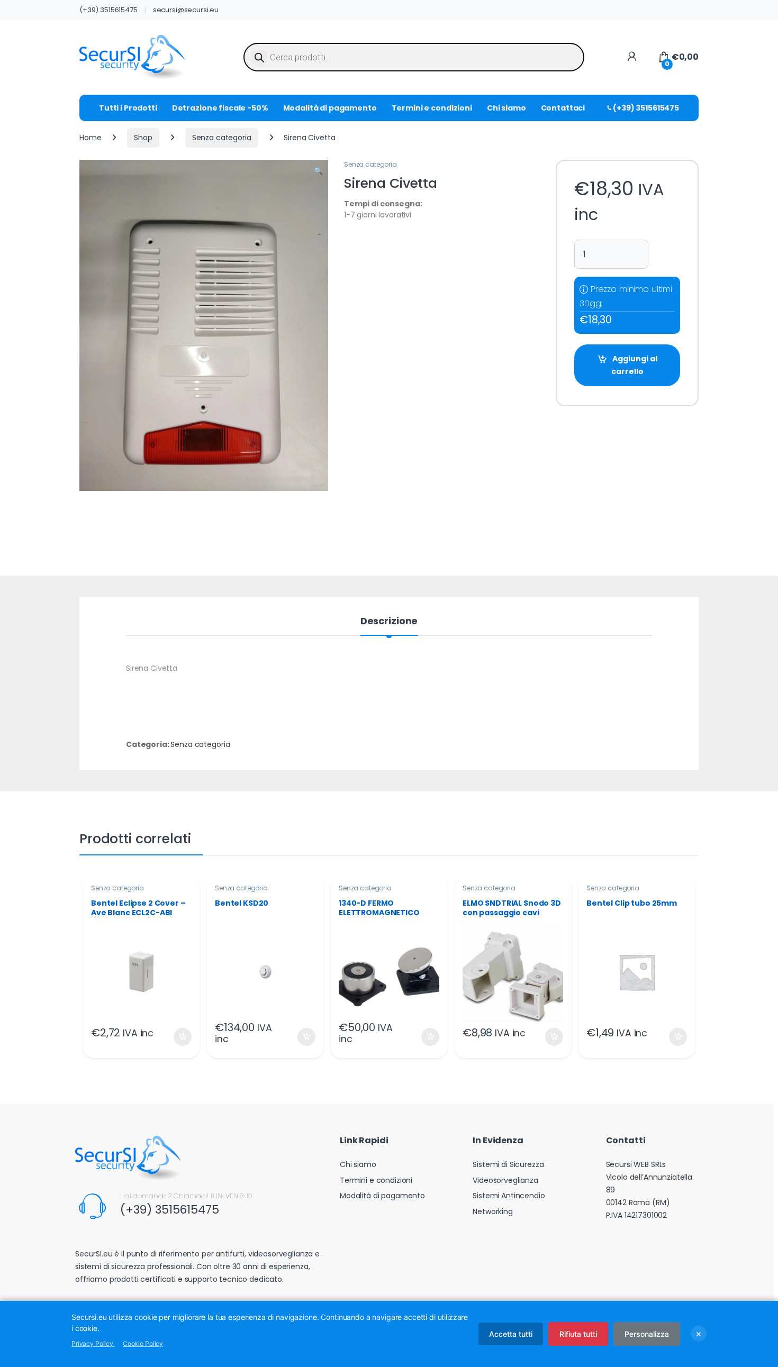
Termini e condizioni (432, 108)
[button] (318, 171)
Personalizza (647, 1333)
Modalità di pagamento (330, 108)
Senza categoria (221, 137)
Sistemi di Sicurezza (508, 1164)
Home (90, 137)
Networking (493, 1211)
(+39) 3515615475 (108, 10)
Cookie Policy (143, 1343)
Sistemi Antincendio (509, 1195)
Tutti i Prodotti (128, 108)
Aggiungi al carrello (634, 365)
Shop (143, 137)
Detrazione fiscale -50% (220, 108)
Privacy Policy (93, 1343)
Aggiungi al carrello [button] (176, 1037)
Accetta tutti (510, 1333)
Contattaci (563, 108)
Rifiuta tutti (578, 1333)
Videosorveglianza (505, 1180)
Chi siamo (506, 108)
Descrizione (389, 621)
